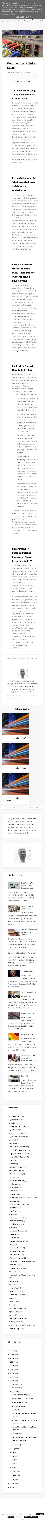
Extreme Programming (17, 1204)
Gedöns (12, 1214)
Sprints (11, 1315)
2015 (12, 1487)
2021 (12, 1369)
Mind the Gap (14, 1265)
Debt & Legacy (14, 1184)
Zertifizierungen (14, 1329)
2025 (12, 1354)
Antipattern (13, 1143)
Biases (11, 1160)
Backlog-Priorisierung (19, 1402)
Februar (15, 1471)
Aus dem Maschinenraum (18, 1147)
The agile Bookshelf (16, 1318)
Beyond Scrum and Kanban (19, 1153)
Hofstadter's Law (27, 971)
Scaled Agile (13, 1301)
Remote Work (14, 1288)
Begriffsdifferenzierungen (18, 1150)
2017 (12, 1480)
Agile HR (12, 1123)
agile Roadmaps (22, 350)
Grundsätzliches (15, 1224)
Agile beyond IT (15, 1116)
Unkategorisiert (14, 1322)
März (14, 1467)
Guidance (12, 1227)
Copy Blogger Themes (30, 1516)
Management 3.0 (15, 1255)
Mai (13, 1460)
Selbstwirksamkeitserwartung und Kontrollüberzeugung (29, 1058)
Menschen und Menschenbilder (20, 1261)
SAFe (11, 1298)
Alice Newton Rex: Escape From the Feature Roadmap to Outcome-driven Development (23, 272)
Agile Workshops (17, 1410)
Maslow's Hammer (28, 1013)
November (16, 1388)
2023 (12, 1362)
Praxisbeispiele (14, 1281)
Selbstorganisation (15, 1308)
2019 (12, 1377)
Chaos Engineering (15, 1174)
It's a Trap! (13, 1238)
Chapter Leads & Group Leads (27, 907)
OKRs (11, 1271)
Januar (14, 1475)
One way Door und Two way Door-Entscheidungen (27, 885)
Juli (13, 1452)
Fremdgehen (13, 1208)
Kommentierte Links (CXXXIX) (15, 768)
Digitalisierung (14, 1191)
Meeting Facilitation (16, 1258)
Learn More (19, 17)
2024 (12, 1358)
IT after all (13, 1234)
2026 (12, 1351)
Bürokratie (13, 1164)
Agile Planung (14, 1130)
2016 (12, 1483)
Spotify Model (14, 1312)
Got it (28, 17)
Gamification (13, 1211)
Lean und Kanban (15, 1251)
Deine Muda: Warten (19, 1406)
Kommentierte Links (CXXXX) (14, 738)
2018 (12, 1381)
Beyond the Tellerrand (17, 1157)
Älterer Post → (35, 807)
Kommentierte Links (14, 72)
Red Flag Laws (17, 1433)
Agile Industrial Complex (17, 1126)
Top (23, 1520)
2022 (12, 1366)
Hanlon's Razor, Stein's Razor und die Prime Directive (29, 932)
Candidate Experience (17, 1167)
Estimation (13, 1201)
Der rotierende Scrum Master (22, 1399)
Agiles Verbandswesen (17, 1137)
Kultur (11, 1244)
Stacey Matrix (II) (27, 1034)
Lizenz (29, 81)
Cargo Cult (32, 221)
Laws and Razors (15, 1248)
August (14, 1448)
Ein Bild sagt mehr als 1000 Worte (21, 1198)
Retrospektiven (14, 1291)
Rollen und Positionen (17, 1295)
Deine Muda (13, 1187)
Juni (13, 1456)
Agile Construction (15, 1120)
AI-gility (12, 1140)
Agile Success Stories (16, 1133)
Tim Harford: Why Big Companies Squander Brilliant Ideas (24, 94)
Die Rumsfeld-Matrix (28, 992)
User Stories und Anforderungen (20, 1325)
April (14, 1464)
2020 (12, 1373)
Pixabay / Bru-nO (22, 81)
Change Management (17, 1170)
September (16, 1445)
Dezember (16, 1384)
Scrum (11, 1305)
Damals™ (12, 1177)
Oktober (15, 1392)
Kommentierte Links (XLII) (21, 1395)
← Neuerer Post (9, 807)
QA (10, 1284)
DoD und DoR (14, 1194)
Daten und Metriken (16, 1181)
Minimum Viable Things (17, 1268)
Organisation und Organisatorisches (22, 1275)
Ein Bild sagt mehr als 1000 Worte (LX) (21, 953)
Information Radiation (17, 1231)
